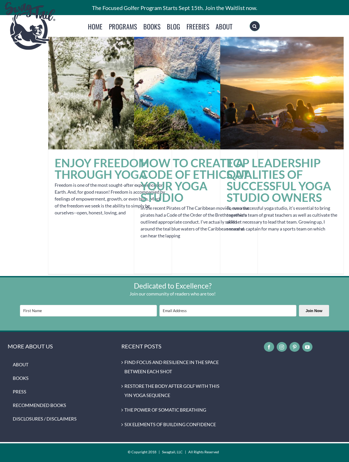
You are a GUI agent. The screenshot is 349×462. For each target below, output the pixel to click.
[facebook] (269, 347)
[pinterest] (294, 347)
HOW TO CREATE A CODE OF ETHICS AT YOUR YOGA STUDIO (195, 87)
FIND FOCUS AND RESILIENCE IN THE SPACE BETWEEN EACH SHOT (171, 366)
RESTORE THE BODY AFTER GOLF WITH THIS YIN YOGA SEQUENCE (171, 390)
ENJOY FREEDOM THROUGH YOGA (110, 87)
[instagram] (282, 347)
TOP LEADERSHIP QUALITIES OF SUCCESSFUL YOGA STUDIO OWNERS (281, 87)
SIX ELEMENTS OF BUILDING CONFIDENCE (170, 424)
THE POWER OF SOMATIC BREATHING (165, 410)
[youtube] (307, 347)
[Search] (255, 26)
